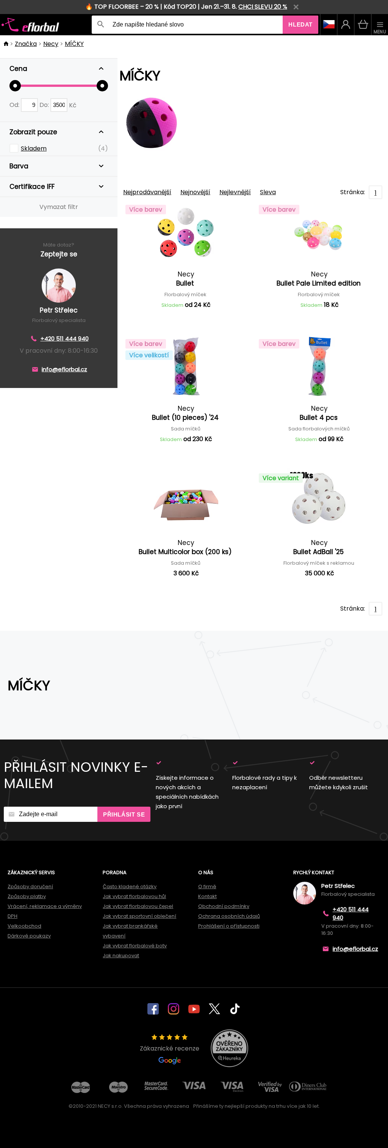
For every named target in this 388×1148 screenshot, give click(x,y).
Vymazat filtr (58, 207)
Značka (26, 43)
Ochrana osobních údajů (229, 916)
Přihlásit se (124, 814)
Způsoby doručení (30, 886)
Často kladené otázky (129, 886)
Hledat (300, 24)
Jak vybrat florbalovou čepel (138, 906)
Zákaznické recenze (169, 1048)
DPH (12, 916)
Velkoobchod (24, 926)
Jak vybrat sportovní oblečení (139, 916)
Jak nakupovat (121, 955)
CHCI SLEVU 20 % (262, 6)
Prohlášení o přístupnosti (229, 926)
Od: (15, 105)
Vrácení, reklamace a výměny (45, 906)
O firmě (207, 886)
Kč (73, 105)
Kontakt (207, 896)
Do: (44, 105)
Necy (50, 43)
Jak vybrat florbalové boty (135, 945)
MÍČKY (74, 43)
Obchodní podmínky (223, 906)
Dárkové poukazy (29, 935)
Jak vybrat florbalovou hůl (134, 896)
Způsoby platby (27, 896)
